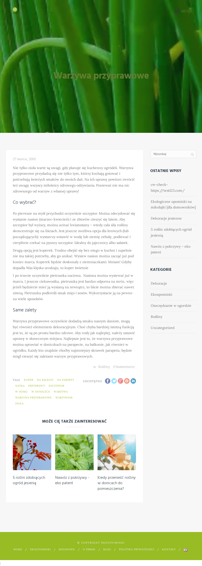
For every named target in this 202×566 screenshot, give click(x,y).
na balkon (45, 379)
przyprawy (36, 385)
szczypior (56, 385)
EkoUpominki (40, 549)
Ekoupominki (161, 294)
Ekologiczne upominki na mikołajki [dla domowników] (173, 204)
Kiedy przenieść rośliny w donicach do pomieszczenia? (117, 483)
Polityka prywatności (136, 549)
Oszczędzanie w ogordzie (171, 305)
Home (18, 549)
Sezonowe (67, 549)
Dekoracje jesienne (166, 218)
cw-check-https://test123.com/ (168, 187)
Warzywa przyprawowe (33, 397)
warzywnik (64, 397)
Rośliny (104, 366)
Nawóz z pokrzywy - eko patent (72, 480)
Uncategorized (162, 328)
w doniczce (41, 391)
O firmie (89, 549)
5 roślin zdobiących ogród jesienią (29, 480)
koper (28, 379)
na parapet (65, 379)
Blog (107, 549)
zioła (19, 403)
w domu (21, 391)
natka (20, 385)
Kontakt (169, 549)
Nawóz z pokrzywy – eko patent (170, 249)
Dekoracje (159, 283)
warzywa (61, 391)
